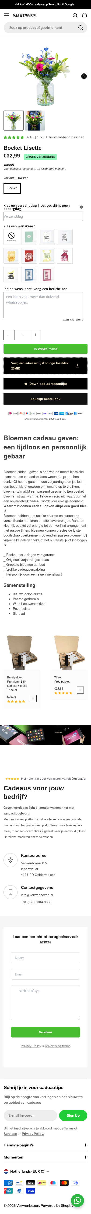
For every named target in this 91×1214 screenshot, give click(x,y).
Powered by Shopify (57, 1205)
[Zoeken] (81, 27)
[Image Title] (45, 735)
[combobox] (45, 27)
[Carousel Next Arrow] (84, 76)
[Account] (75, 15)
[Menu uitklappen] (6, 15)
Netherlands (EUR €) (27, 1171)
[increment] (35, 335)
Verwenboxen (27, 1205)
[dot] (19, 660)
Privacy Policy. (33, 1134)
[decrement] (9, 335)
